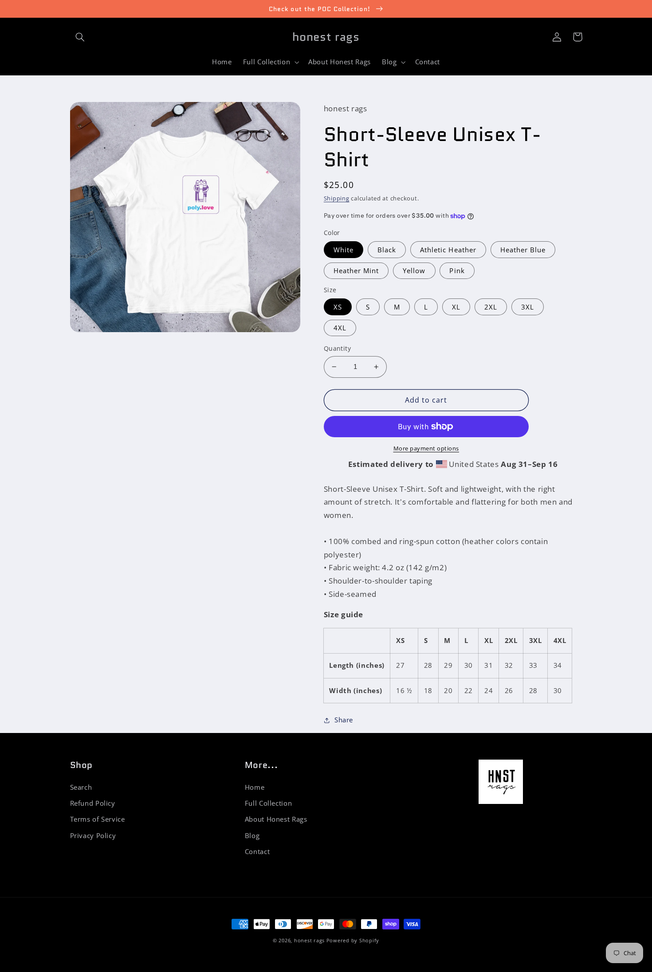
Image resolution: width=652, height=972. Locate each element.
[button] (80, 37)
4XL (340, 327)
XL (456, 306)
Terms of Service (97, 819)
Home (255, 787)
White (343, 249)
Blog (252, 835)
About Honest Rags (276, 819)
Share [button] (343, 719)
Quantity (337, 348)
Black (386, 249)
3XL (527, 306)
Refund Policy (92, 803)
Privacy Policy (93, 835)
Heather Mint (356, 270)
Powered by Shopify (352, 940)
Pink (456, 270)
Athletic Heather (448, 249)
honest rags (309, 940)
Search (81, 787)
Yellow (414, 270)
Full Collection (268, 803)
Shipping (337, 198)
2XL (490, 306)
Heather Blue (523, 249)
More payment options (426, 448)
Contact (257, 851)
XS (338, 306)
